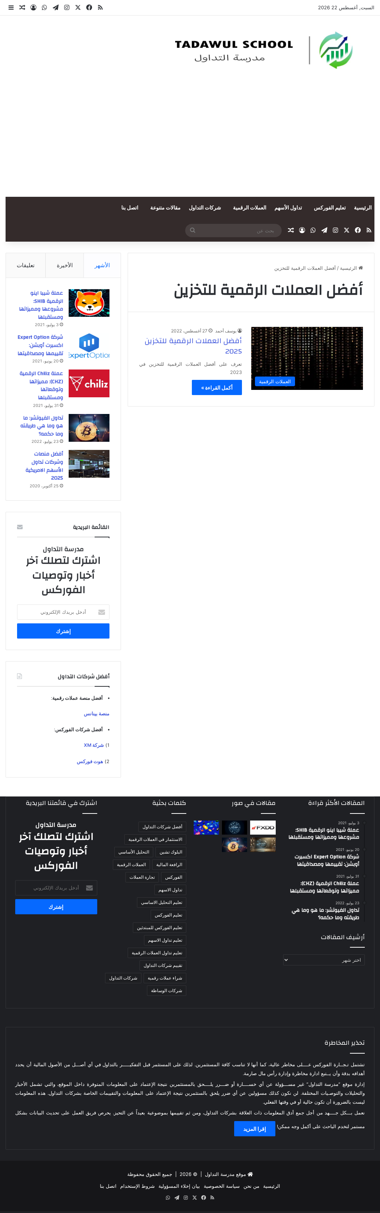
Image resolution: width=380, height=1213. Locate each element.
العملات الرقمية (249, 208)
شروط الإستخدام (137, 1186)
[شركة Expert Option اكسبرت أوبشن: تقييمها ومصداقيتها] (89, 347)
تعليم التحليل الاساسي (161, 902)
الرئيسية (363, 208)
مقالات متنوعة (165, 208)
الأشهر (102, 265)
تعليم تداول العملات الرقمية (157, 952)
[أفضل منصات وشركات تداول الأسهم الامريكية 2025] (89, 464)
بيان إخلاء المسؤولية (179, 1186)
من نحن (251, 1186)
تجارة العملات (142, 877)
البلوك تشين (171, 852)
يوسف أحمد (225, 331)
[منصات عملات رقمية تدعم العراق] (206, 828)
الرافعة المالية (169, 864)
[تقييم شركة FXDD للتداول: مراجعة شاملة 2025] (262, 828)
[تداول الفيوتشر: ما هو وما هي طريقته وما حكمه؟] (89, 428)
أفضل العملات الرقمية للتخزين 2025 (193, 346)
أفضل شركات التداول (162, 826)
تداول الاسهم (170, 889)
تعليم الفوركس (330, 208)
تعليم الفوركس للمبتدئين (159, 927)
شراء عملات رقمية (165, 978)
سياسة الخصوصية (222, 1186)
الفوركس (173, 877)
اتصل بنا (129, 208)
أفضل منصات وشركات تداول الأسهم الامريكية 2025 (44, 466)
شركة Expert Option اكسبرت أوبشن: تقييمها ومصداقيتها (40, 345)
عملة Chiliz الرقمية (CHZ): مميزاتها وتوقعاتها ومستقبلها (41, 385)
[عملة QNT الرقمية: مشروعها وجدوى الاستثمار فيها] (262, 845)
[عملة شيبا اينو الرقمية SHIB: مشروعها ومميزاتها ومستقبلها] (89, 303)
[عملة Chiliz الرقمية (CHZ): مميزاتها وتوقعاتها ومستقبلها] (89, 383)
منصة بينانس (96, 713)
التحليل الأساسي (133, 852)
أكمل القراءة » (217, 387)
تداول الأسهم (288, 208)
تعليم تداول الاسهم (165, 940)
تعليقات (26, 265)
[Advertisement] (190, 141)
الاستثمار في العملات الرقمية (155, 839)
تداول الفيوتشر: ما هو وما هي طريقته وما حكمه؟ (41, 426)
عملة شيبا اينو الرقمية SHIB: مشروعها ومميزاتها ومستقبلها (41, 305)
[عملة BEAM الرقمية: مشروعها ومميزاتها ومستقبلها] (234, 828)
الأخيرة (65, 265)
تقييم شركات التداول (163, 965)
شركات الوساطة (166, 990)
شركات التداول (205, 208)
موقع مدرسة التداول (225, 1174)
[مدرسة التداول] (258, 50)
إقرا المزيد (254, 1129)
